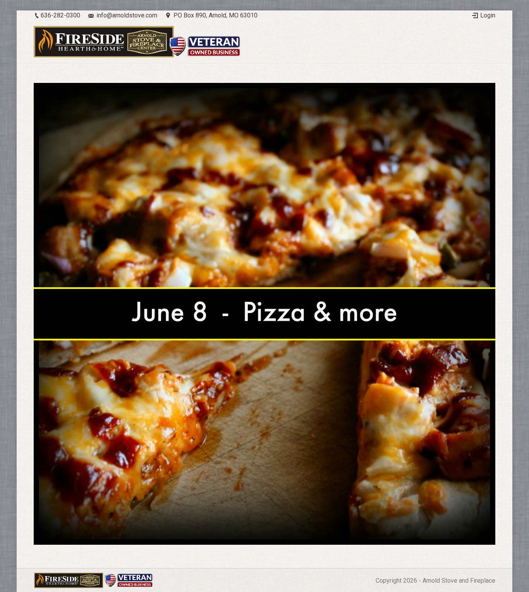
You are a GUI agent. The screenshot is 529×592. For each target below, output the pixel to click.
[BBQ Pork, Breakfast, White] (264, 314)
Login (487, 15)
